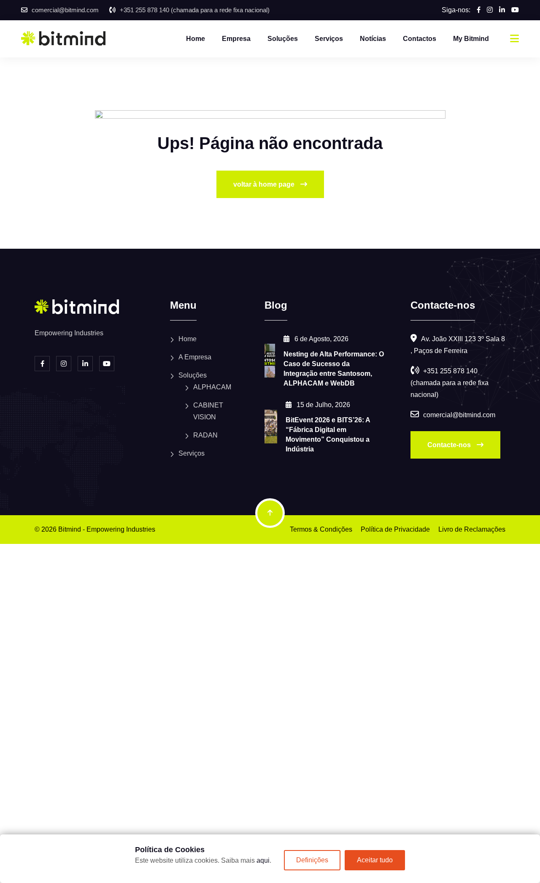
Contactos (419, 38)
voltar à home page (264, 184)
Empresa (236, 38)
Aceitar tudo (375, 860)
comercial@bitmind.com (65, 10)
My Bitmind (471, 38)
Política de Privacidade (395, 529)
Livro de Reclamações (471, 529)
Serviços (329, 38)
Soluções (282, 38)
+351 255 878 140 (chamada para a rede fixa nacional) (195, 10)
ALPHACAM (212, 387)
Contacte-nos (449, 444)
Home (195, 38)
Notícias (373, 38)
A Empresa (194, 357)
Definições (312, 860)
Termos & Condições (321, 529)
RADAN (205, 435)
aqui (263, 860)
